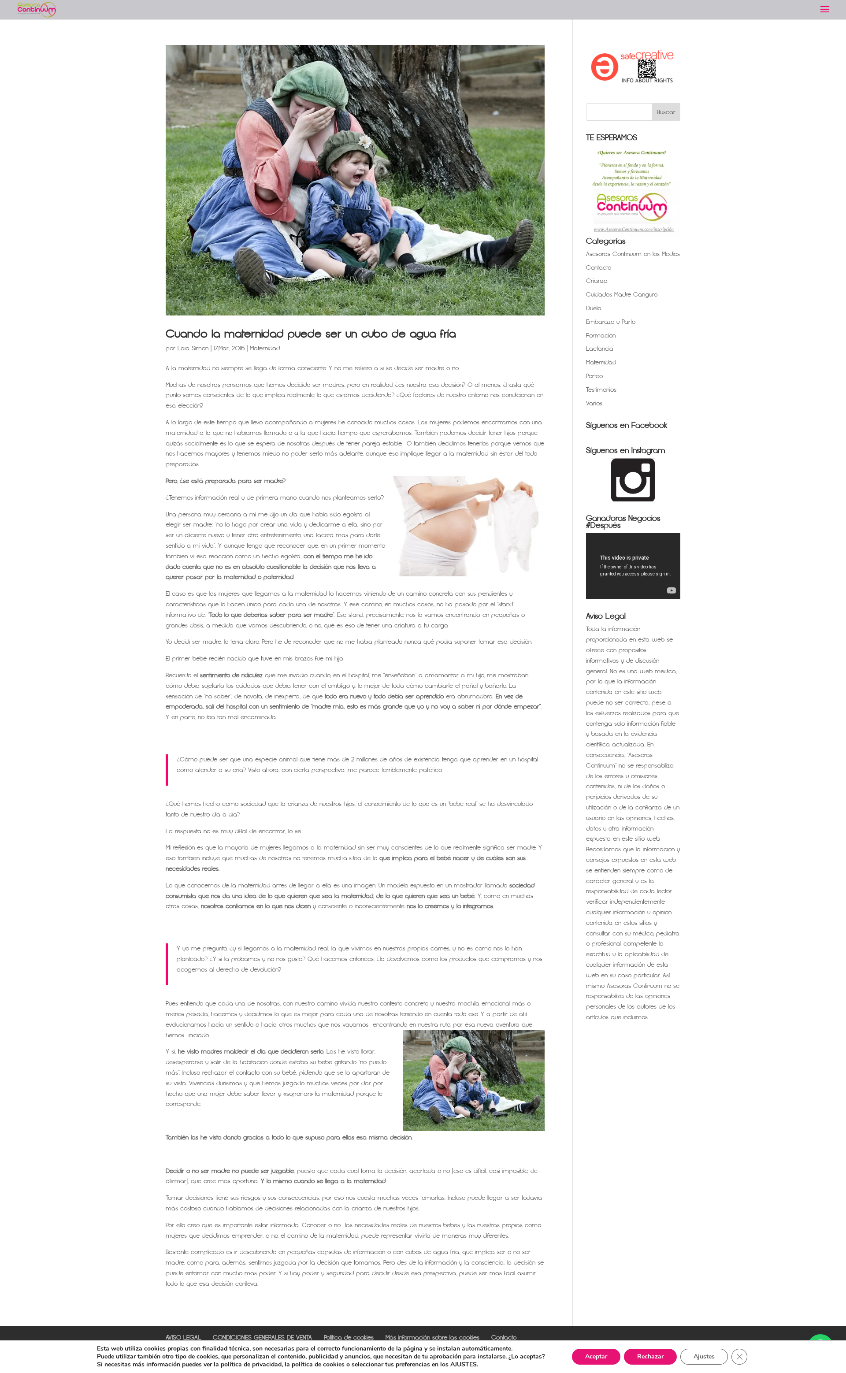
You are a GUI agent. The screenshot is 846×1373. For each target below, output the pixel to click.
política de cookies (319, 1364)
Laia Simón (193, 348)
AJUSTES (463, 1365)
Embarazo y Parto (610, 322)
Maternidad (265, 348)
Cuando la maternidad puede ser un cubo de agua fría (311, 334)
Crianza (597, 281)
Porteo (594, 376)
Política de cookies (349, 1337)
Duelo (593, 308)
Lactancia (599, 349)
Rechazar (650, 1356)
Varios (594, 403)
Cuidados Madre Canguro (621, 294)
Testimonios (601, 389)
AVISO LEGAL (183, 1337)
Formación (601, 335)
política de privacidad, (252, 1364)
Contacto (598, 267)
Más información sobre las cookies (432, 1337)
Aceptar (596, 1356)
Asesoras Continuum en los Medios (633, 254)
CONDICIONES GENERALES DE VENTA (262, 1337)
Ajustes (704, 1356)
